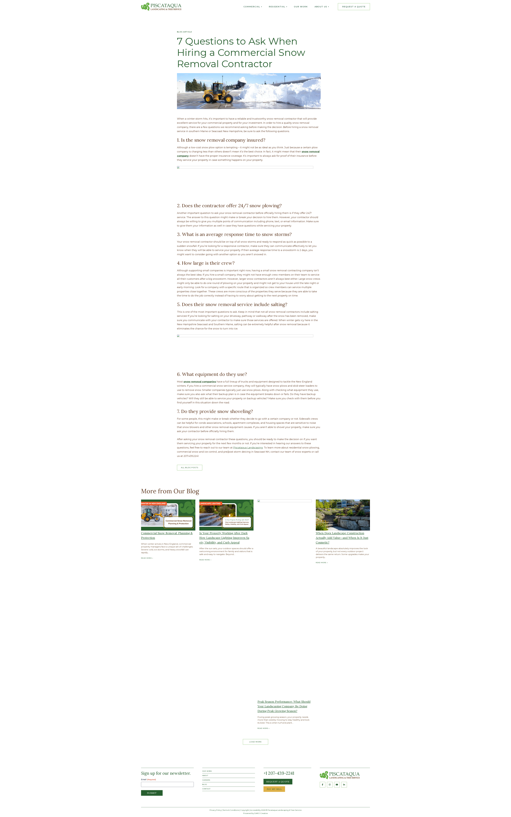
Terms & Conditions (231, 810)
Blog (204, 784)
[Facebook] (322, 784)
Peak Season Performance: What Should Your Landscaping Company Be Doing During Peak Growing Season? (283, 706)
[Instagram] (330, 784)
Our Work (301, 6)
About (205, 775)
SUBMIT (152, 793)
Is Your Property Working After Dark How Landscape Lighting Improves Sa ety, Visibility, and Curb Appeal (224, 537)
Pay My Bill (274, 789)
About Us (321, 6)
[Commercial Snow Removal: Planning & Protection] (168, 515)
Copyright (244, 810)
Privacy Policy (215, 810)
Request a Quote (277, 781)
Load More (255, 742)
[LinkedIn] (344, 784)
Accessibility (255, 810)
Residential (277, 6)
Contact (206, 789)
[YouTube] (337, 784)
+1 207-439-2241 (278, 773)
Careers (206, 780)
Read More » (147, 558)
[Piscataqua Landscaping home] (340, 775)
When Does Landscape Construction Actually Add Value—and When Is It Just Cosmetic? (342, 537)
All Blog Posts (189, 468)
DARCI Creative (261, 813)
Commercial (252, 6)
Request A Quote (354, 6)
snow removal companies (200, 381)
